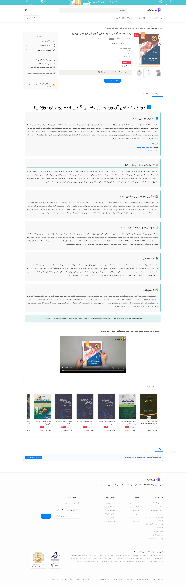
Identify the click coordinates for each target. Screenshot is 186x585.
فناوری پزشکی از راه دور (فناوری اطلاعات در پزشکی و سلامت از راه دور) (43, 422)
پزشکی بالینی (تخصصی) (155, 539)
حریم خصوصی (134, 507)
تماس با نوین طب (133, 518)
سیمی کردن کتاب (109, 521)
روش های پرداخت (109, 507)
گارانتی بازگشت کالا (45, 45)
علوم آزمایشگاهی (157, 510)
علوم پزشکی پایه (157, 503)
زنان (149, 151)
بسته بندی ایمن (46, 41)
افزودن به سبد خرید (112, 81)
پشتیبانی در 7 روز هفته (44, 50)
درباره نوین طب (134, 514)
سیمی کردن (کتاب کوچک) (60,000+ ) (114, 72)
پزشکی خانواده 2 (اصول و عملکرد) (85, 422)
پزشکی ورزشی (158, 535)
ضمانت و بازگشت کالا (108, 518)
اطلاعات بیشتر (47, 87)
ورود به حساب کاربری (33, 457)
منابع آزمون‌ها (158, 531)
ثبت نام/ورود (30, 18)
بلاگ (128, 18)
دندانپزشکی (159, 528)
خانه (161, 28)
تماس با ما (117, 18)
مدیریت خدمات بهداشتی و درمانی (154, 519)
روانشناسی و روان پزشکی (154, 524)
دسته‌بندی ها (155, 18)
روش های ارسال (110, 510)
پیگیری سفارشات (109, 514)
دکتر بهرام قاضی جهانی (119, 43)
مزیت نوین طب (134, 510)
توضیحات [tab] (157, 93)
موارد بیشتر (127, 56)
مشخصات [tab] (146, 93)
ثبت (46, 516)
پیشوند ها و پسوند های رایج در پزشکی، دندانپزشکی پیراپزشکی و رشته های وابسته (128, 422)
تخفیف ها (138, 18)
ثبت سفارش (111, 503)
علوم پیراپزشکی (152, 28)
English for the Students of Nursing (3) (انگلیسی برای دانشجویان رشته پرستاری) (148, 422)
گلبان (125, 46)
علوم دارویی (159, 514)
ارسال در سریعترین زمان (44, 36)
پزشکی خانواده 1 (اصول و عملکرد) (107, 422)
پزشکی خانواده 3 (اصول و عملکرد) (64, 422)
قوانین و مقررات (134, 503)
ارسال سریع (135, 521)
